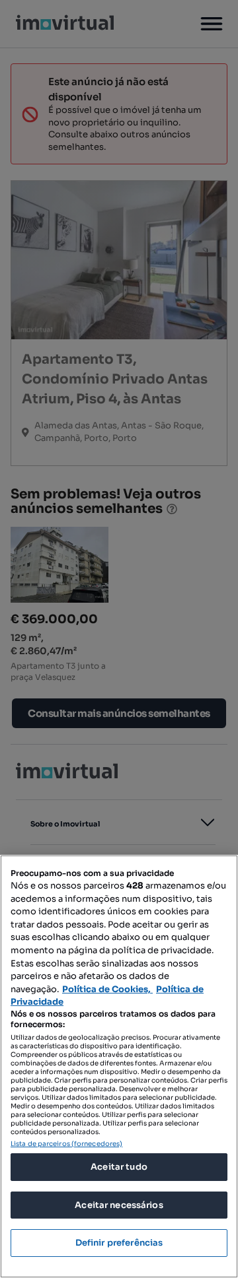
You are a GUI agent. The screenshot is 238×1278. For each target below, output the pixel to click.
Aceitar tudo (119, 1166)
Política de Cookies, (107, 989)
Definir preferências (119, 1242)
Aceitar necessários (119, 1205)
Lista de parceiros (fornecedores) (66, 1143)
